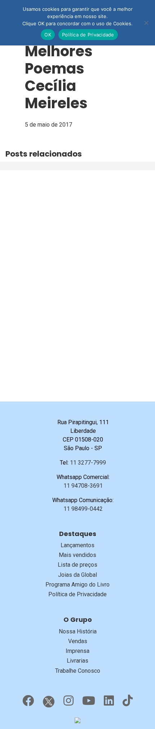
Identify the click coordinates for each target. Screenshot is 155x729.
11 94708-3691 (83, 485)
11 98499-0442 (83, 508)
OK (47, 35)
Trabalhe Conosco (77, 670)
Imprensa (77, 650)
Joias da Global (77, 574)
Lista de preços (77, 564)
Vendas (77, 641)
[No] (146, 22)
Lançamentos (77, 545)
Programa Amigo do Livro (77, 584)
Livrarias (77, 660)
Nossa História (78, 631)
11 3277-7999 (88, 462)
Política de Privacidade (77, 594)
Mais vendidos (77, 555)
